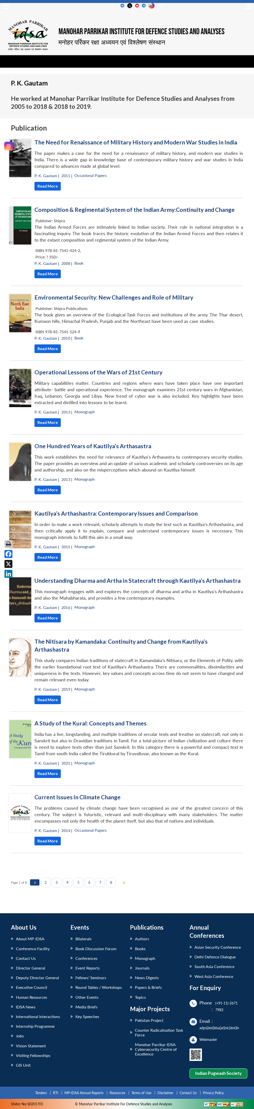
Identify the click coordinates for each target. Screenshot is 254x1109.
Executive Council (31, 987)
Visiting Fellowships (33, 1055)
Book (78, 263)
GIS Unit (23, 1065)
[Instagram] (8, 146)
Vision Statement (31, 1045)
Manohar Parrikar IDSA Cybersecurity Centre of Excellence (156, 1049)
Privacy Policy (213, 1093)
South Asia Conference (214, 966)
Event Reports (87, 968)
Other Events (86, 997)
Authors (142, 938)
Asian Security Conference (217, 947)
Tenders (41, 1093)
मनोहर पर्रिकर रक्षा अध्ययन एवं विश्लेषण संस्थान (112, 42)
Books (140, 948)
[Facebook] (8, 554)
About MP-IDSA (30, 938)
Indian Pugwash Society (218, 1073)
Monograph (84, 411)
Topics (140, 997)
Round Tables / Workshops (98, 987)
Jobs (20, 1035)
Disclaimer (165, 1093)
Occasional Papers (90, 175)
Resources (117, 1093)
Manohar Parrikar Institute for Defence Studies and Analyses (141, 32)
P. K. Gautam (45, 175)
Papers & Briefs (148, 987)
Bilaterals (83, 938)
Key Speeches (87, 1016)
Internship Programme (35, 1026)
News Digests (147, 977)
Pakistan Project (149, 1020)
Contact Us (26, 958)
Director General (30, 968)
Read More (47, 186)
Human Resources (31, 997)
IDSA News (25, 1006)
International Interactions (38, 1016)
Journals (142, 968)
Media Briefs (86, 1006)
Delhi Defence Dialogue (215, 956)
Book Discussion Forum (95, 948)
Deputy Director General (37, 977)
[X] (8, 564)
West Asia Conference (213, 976)
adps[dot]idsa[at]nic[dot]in (219, 1028)
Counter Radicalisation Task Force (159, 1032)
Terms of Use (141, 1093)
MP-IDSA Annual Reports (83, 1093)
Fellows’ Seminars (90, 977)
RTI (55, 1093)
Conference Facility (33, 948)
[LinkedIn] (8, 574)
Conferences (86, 958)
